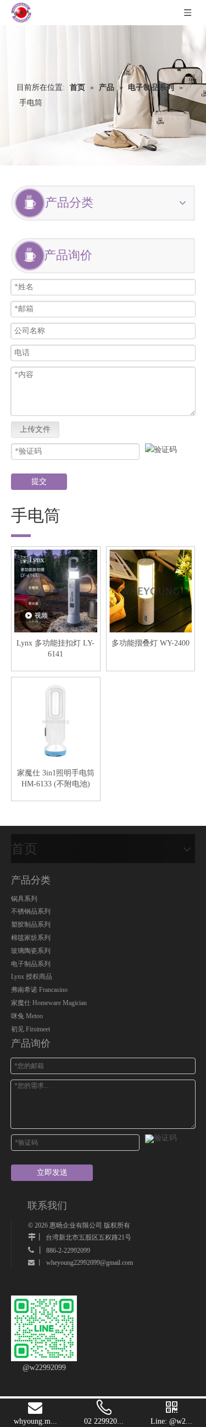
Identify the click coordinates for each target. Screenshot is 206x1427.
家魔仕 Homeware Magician (49, 1003)
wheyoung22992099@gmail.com (89, 1262)
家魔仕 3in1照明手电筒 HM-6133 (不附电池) (55, 778)
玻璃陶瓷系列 (31, 951)
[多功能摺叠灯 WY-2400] (150, 590)
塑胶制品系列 (31, 924)
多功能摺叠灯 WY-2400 (151, 643)
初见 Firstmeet (30, 1029)
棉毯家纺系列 (31, 937)
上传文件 (35, 429)
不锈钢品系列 (31, 911)
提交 (39, 481)
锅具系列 (24, 899)
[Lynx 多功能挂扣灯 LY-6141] (55, 590)
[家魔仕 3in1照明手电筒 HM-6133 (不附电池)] (55, 720)
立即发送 (52, 1172)
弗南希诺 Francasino (39, 990)
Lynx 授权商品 (31, 976)
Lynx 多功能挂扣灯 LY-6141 (55, 648)
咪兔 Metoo (27, 1016)
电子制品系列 (31, 964)
